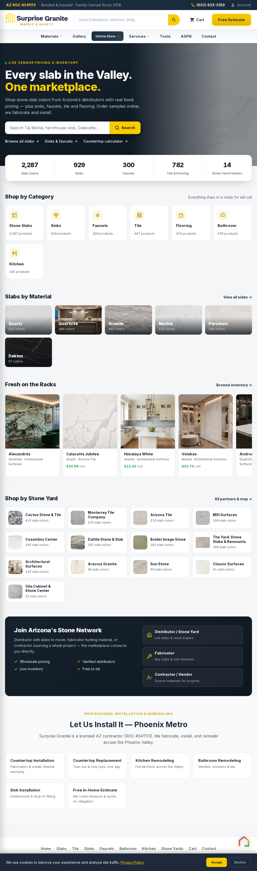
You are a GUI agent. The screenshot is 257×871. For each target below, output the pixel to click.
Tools (165, 36)
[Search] (174, 19)
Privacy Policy (132, 862)
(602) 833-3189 (211, 5)
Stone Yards (172, 848)
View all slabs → (237, 297)
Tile (75, 848)
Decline (240, 862)
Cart (200, 19)
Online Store (105, 36)
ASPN (186, 36)
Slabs (61, 848)
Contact (209, 36)
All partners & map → (233, 499)
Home (46, 848)
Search (128, 127)
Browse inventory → (234, 385)
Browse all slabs (19, 141)
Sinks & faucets (59, 141)
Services (137, 36)
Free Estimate (231, 19)
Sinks (89, 848)
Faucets (107, 848)
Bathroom (128, 848)
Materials (49, 36)
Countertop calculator (103, 141)
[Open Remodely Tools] (244, 841)
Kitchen (149, 848)
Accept (216, 862)
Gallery (79, 36)
